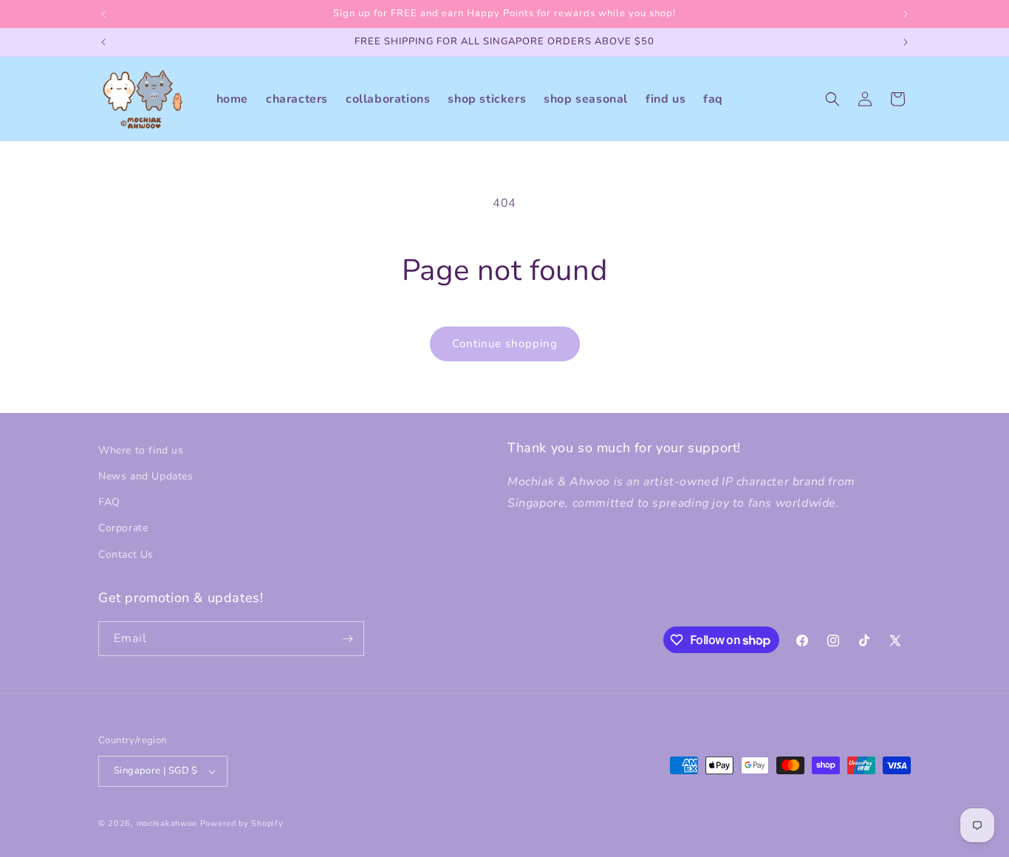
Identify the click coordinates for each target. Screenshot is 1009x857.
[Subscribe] (347, 638)
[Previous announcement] (103, 14)
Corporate (123, 528)
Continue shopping (505, 343)
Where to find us (141, 450)
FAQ (109, 502)
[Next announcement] (905, 14)
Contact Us (126, 554)
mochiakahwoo (167, 823)
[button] (832, 99)
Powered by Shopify (242, 823)
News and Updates (146, 476)
